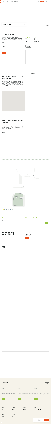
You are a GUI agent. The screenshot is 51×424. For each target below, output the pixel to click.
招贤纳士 (3, 414)
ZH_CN (46, 1)
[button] (1, 422)
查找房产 (42, 1)
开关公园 (47, 25)
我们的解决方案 (25, 411)
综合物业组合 (24, 409)
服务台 (2, 411)
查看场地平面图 (28, 46)
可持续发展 (13, 411)
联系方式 (3, 409)
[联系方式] (39, 1)
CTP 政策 (3, 412)
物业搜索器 (13, 409)
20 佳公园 (24, 412)
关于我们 (11, 1)
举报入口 (3, 416)
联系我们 (46, 420)
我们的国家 (3, 1)
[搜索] (48, 1)
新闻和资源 (15, 1)
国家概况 (47, 383)
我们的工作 (7, 1)
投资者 (19, 1)
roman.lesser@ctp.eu (28, 234)
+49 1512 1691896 (27, 235)
